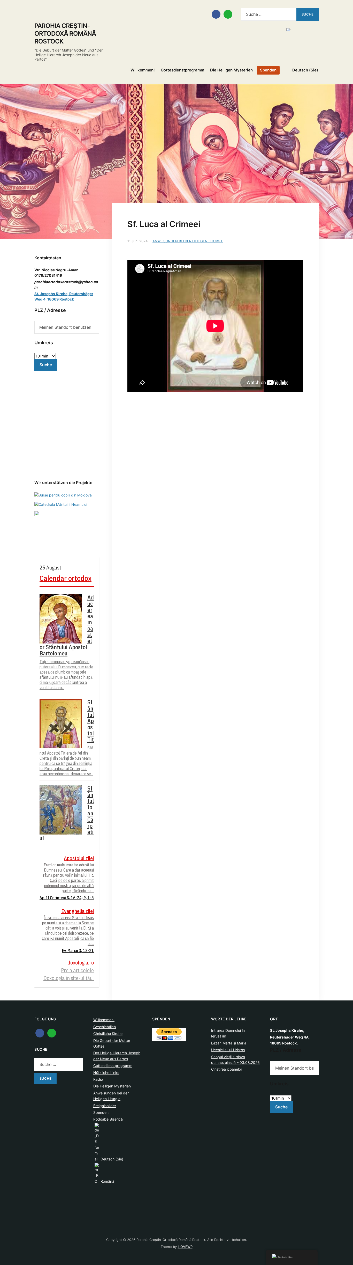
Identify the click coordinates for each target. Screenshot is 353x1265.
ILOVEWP (185, 1247)
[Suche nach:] (268, 14)
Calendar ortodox (65, 578)
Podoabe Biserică (108, 1119)
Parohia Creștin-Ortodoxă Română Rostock (65, 33)
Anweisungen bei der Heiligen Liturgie (187, 241)
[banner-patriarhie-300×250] (60, 504)
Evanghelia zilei (77, 911)
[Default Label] (228, 13)
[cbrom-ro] (53, 530)
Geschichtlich (104, 1027)
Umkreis (43, 342)
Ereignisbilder (104, 1105)
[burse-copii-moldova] (63, 494)
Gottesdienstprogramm (182, 70)
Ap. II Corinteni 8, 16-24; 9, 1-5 (67, 897)
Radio (98, 1079)
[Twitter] (51, 1032)
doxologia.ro (80, 962)
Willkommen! (143, 70)
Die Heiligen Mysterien (231, 70)
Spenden (268, 70)
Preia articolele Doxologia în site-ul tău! (68, 974)
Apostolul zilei (79, 858)
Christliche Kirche (107, 1033)
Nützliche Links (106, 1072)
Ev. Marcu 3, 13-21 (78, 950)
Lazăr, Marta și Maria (228, 1043)
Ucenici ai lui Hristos (228, 1050)
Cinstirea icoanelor (226, 1069)
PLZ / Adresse (50, 310)
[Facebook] (216, 13)
